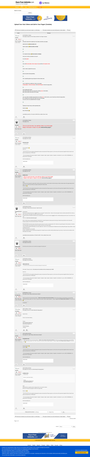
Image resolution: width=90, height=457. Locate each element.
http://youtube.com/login (34, 46)
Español (38, 445)
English (33, 445)
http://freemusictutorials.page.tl (32, 217)
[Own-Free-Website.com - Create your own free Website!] (26, 3)
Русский (56, 445)
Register (17, 7)
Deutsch (29, 445)
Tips (26, 7)
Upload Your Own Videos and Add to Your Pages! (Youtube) (33, 24)
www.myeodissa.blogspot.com (28, 322)
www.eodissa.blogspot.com (27, 323)
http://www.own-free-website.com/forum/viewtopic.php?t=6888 (43, 269)
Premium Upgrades (33, 7)
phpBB (43, 432)
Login (40, 7)
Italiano (48, 445)
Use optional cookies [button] (81, 452)
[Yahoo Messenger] (26, 330)
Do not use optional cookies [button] (81, 450)
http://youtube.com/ (33, 44)
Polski (52, 445)
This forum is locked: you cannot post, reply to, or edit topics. (28, 30)
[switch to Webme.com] (44, 2)
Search (30, 12)
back (69, 30)
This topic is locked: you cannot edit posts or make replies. (53, 30)
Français (43, 445)
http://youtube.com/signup (36, 53)
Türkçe (61, 445)
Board (22, 7)
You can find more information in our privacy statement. (14, 455)
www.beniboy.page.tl (46, 127)
